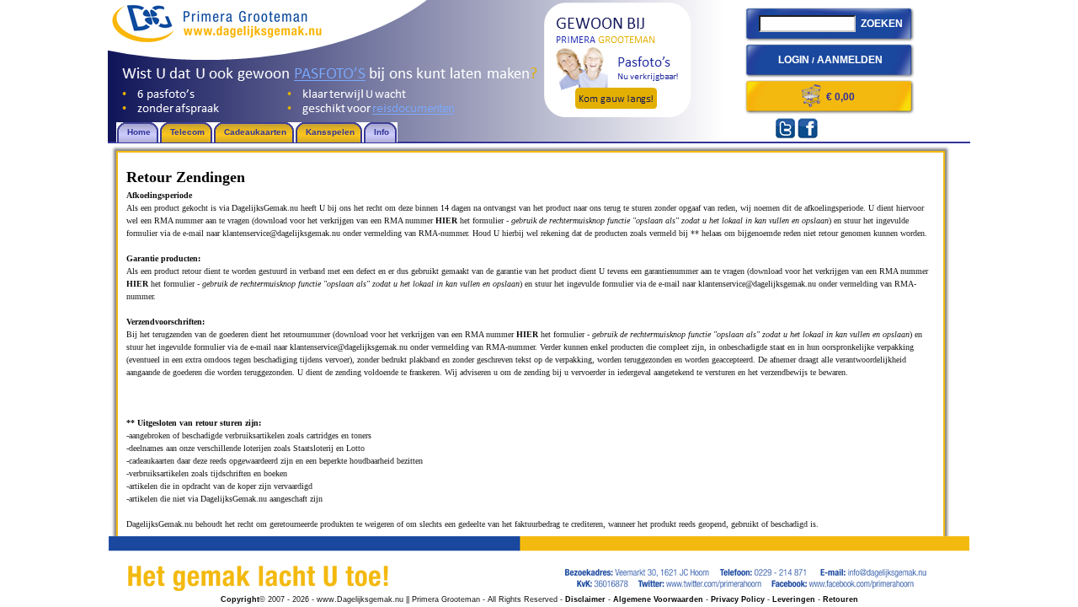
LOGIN (793, 60)
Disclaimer (585, 599)
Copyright (240, 599)
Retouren (840, 599)
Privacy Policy (738, 599)
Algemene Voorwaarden (658, 599)
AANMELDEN (850, 60)
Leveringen (793, 599)
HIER (446, 220)
